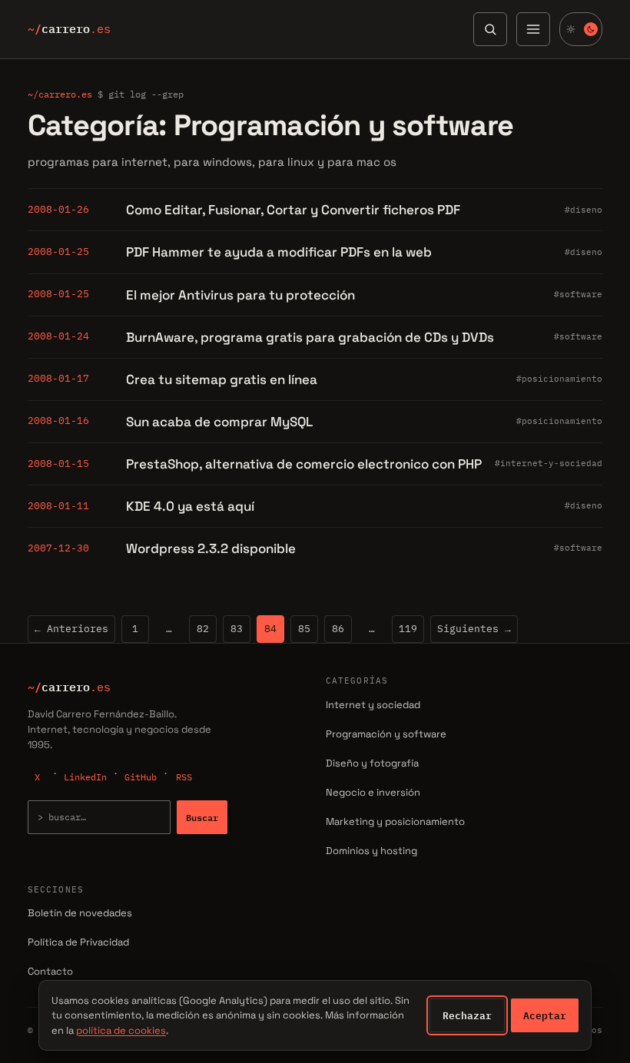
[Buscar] (490, 29)
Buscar (202, 817)
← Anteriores (71, 628)
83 (236, 628)
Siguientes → (474, 628)
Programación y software (386, 733)
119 (408, 628)
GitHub (140, 777)
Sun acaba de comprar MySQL (219, 421)
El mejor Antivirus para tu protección (240, 294)
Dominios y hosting (371, 850)
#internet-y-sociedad (548, 463)
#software (578, 294)
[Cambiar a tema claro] (580, 29)
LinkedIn (85, 777)
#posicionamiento (559, 378)
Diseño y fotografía (372, 763)
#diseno (583, 209)
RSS (184, 777)
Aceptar (544, 1015)
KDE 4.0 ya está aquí (190, 506)
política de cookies (121, 1030)
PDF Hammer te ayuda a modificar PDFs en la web (279, 251)
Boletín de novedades (80, 912)
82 (203, 628)
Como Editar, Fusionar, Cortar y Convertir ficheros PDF (293, 209)
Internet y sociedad (373, 704)
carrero (69, 29)
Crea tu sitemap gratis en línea (221, 379)
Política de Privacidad (78, 942)
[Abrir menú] (533, 29)
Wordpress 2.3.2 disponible (211, 548)
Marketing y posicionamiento (395, 821)
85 (304, 628)
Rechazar (467, 1015)
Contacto (50, 971)
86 (338, 628)
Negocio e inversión (373, 792)
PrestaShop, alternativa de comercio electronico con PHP (304, 463)
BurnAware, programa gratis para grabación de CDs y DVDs (310, 337)
